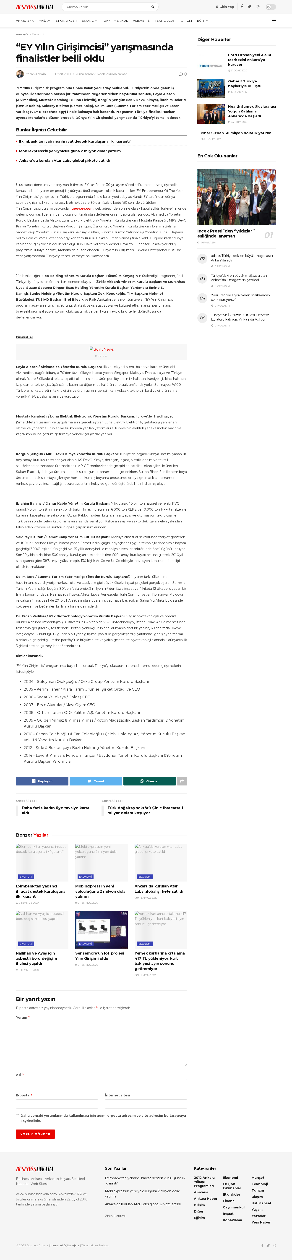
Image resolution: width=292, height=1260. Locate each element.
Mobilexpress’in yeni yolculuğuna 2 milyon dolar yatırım (70, 151)
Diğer (198, 1211)
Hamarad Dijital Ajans (64, 1245)
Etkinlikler (66, 20)
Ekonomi (90, 20)
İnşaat (228, 1214)
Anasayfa (25, 20)
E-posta (24, 1095)
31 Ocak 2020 (238, 70)
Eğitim (203, 20)
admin (40, 74)
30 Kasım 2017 (212, 139)
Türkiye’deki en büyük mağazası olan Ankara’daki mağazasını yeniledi (239, 278)
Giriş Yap (226, 7)
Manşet (258, 1178)
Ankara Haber (205, 1199)
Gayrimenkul (116, 20)
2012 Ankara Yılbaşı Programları (204, 1182)
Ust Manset (261, 1203)
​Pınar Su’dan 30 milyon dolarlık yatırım (236, 133)
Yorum (23, 1017)
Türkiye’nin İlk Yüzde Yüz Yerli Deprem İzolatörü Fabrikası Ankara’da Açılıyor (240, 317)
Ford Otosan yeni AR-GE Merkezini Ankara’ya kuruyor (250, 60)
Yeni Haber (261, 1222)
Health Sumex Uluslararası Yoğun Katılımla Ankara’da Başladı (252, 111)
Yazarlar (259, 1216)
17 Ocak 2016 (238, 92)
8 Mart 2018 (62, 74)
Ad (20, 1074)
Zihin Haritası (115, 1216)
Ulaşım (257, 1197)
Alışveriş (141, 20)
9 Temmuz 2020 (28, 902)
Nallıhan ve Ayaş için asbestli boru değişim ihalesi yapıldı (36, 958)
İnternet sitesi (117, 1095)
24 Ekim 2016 (238, 122)
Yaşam (45, 20)
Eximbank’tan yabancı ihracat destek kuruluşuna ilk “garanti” (75, 141)
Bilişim (199, 1205)
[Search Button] (154, 6)
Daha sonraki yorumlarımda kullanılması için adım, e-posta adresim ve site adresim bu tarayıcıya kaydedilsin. (103, 1118)
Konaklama (232, 1220)
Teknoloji (164, 20)
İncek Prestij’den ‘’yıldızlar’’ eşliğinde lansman (226, 234)
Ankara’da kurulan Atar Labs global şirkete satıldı (64, 160)
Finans (228, 1201)
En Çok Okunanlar (232, 1186)
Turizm (185, 20)
